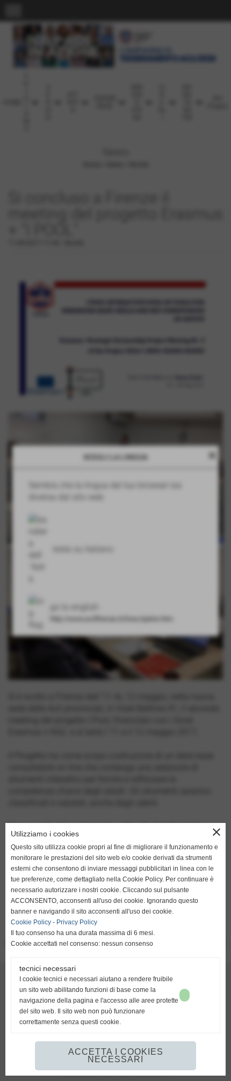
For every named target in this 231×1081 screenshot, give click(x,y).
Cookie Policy (31, 922)
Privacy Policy (76, 922)
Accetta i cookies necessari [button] (115, 1055)
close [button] (216, 832)
